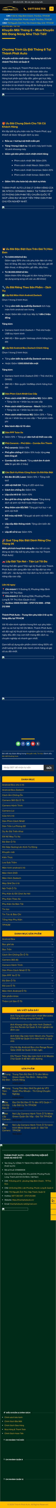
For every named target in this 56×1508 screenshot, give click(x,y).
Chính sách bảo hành (13, 1417)
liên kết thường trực (10, 756)
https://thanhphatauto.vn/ (23, 1200)
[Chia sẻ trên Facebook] (23, 744)
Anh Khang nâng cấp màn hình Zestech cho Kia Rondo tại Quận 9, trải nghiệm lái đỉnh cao (31, 1027)
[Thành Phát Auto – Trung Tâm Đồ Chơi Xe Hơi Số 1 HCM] (10, 8)
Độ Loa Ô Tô (8, 985)
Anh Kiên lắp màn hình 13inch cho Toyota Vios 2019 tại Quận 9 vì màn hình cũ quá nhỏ (31, 1039)
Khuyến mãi (7, 26)
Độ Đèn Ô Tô (9, 841)
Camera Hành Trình (12, 805)
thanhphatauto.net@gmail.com (23, 1204)
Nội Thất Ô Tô (9, 888)
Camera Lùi (8, 810)
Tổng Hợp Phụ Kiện (12, 919)
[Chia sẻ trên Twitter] (28, 744)
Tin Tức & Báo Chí (11, 914)
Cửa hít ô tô (8, 815)
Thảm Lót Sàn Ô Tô (12, 1001)
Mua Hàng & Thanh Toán (15, 1429)
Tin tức (16, 26)
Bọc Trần (7, 949)
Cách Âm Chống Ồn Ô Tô (15, 954)
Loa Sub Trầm (9, 862)
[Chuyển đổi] (52, 831)
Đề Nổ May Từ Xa (11, 836)
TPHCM (6, 924)
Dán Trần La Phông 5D (14, 826)
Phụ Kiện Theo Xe (11, 898)
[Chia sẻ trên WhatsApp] (18, 744)
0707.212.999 (30, 1195)
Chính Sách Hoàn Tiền (14, 1433)
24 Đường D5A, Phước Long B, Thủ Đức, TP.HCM (30, 19)
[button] (51, 9)
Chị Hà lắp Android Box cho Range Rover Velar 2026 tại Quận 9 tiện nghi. (31, 1048)
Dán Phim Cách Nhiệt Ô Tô (16, 970)
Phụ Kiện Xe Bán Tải (12, 903)
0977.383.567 (17, 1195)
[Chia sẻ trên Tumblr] (38, 744)
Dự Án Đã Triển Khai (12, 831)
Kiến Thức (7, 857)
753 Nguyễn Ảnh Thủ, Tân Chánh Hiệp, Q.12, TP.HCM (30, 23)
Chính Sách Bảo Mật (13, 1421)
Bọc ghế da (8, 944)
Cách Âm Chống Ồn (12, 795)
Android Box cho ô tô (13, 784)
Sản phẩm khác (10, 996)
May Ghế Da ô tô (11, 883)
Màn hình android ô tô (13, 867)
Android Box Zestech (13, 789)
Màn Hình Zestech (11, 878)
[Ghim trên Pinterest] (33, 744)
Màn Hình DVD (10, 872)
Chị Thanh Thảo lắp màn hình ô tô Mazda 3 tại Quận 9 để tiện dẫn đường (32, 1057)
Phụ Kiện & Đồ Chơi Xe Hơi (16, 893)
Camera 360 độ (10, 959)
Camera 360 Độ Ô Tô (13, 800)
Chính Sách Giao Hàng (14, 1425)
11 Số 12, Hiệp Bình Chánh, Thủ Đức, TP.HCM (30, 16)
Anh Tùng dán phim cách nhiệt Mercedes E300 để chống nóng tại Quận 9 (31, 1017)
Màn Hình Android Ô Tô (14, 990)
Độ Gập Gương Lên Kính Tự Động (19, 847)
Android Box (8, 939)
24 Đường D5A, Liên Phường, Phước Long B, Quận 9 (31, 1188)
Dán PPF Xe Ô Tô (11, 975)
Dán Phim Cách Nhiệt (13, 821)
